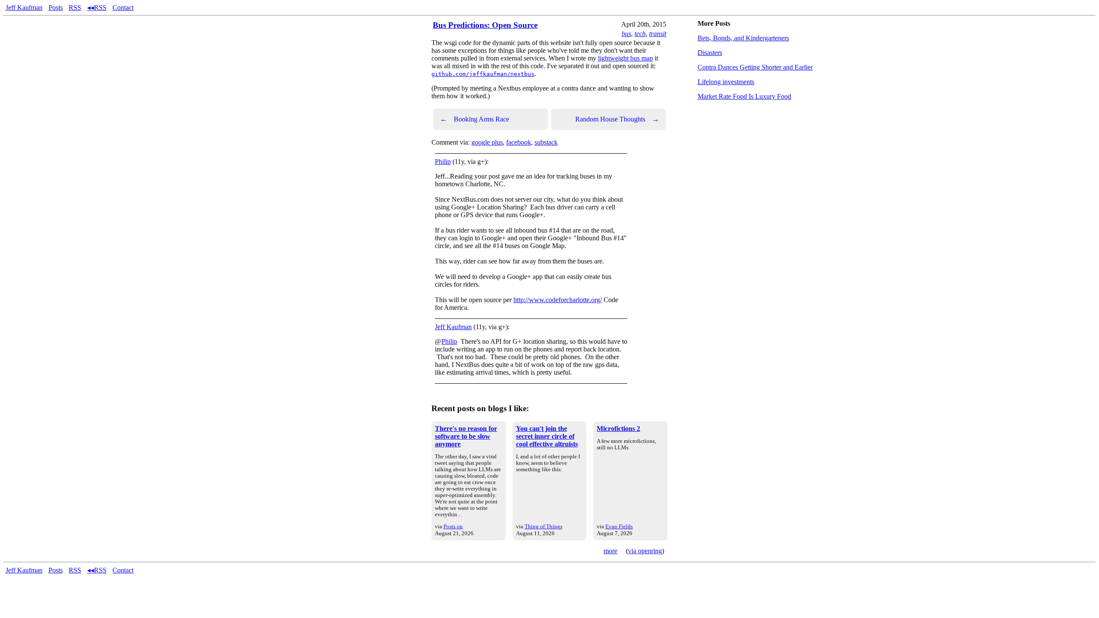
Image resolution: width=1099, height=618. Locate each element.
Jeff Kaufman (24, 7)
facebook (518, 142)
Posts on (453, 526)
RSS (75, 7)
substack (546, 142)
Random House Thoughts (617, 119)
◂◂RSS (96, 7)
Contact (123, 7)
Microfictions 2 (618, 428)
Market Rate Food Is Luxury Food (744, 96)
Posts (56, 7)
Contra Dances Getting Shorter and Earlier (755, 67)
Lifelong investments (726, 81)
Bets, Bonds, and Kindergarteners (743, 38)
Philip (443, 161)
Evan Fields (619, 526)
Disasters (710, 52)
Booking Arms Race (474, 119)
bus (626, 33)
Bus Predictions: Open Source (485, 25)
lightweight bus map (625, 58)
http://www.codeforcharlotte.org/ (557, 299)
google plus (487, 142)
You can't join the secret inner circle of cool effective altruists (547, 436)
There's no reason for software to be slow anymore (466, 436)
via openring (645, 550)
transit (657, 33)
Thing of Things (543, 526)
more (610, 550)
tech (640, 33)
